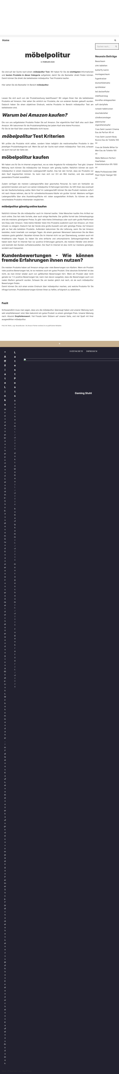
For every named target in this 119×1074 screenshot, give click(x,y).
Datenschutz (76, 351)
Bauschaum (100, 61)
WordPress (26, 1071)
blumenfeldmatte (102, 83)
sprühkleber (100, 87)
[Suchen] (115, 40)
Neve (4, 1071)
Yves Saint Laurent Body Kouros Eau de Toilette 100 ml (107, 140)
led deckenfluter (102, 91)
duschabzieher (101, 113)
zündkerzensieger (103, 117)
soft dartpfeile (101, 104)
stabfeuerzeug (101, 96)
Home (5, 40)
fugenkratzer (100, 78)
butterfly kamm (102, 70)
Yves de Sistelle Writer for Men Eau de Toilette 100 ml (106, 150)
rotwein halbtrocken (104, 109)
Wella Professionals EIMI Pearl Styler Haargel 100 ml (105, 175)
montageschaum (102, 74)
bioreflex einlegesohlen (105, 100)
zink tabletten (101, 65)
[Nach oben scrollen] (59, 344)
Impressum (91, 351)
